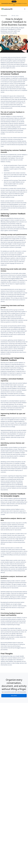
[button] (25, 9)
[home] (11, 9)
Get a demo (14, 695)
